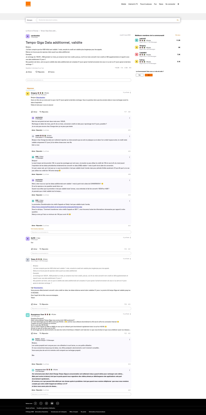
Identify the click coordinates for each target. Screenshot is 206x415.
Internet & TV (133, 4)
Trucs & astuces (146, 4)
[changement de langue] (178, 4)
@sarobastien (40, 97)
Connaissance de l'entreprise (59, 411)
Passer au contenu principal (8, 1)
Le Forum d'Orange (32, 30)
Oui (149, 75)
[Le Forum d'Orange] (28, 4)
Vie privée (83, 411)
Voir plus (177, 35)
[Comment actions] (130, 92)
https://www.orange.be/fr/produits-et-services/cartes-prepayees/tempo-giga (57, 207)
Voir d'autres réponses (37, 229)
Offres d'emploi (74, 411)
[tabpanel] (78, 244)
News (161, 4)
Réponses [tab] (30, 88)
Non (140, 75)
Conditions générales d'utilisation (46, 408)
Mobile (123, 4)
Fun (155, 4)
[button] (33, 130)
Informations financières (41, 411)
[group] (117, 67)
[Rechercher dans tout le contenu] (177, 20)
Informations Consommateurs (97, 411)
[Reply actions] (129, 118)
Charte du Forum (30, 408)
